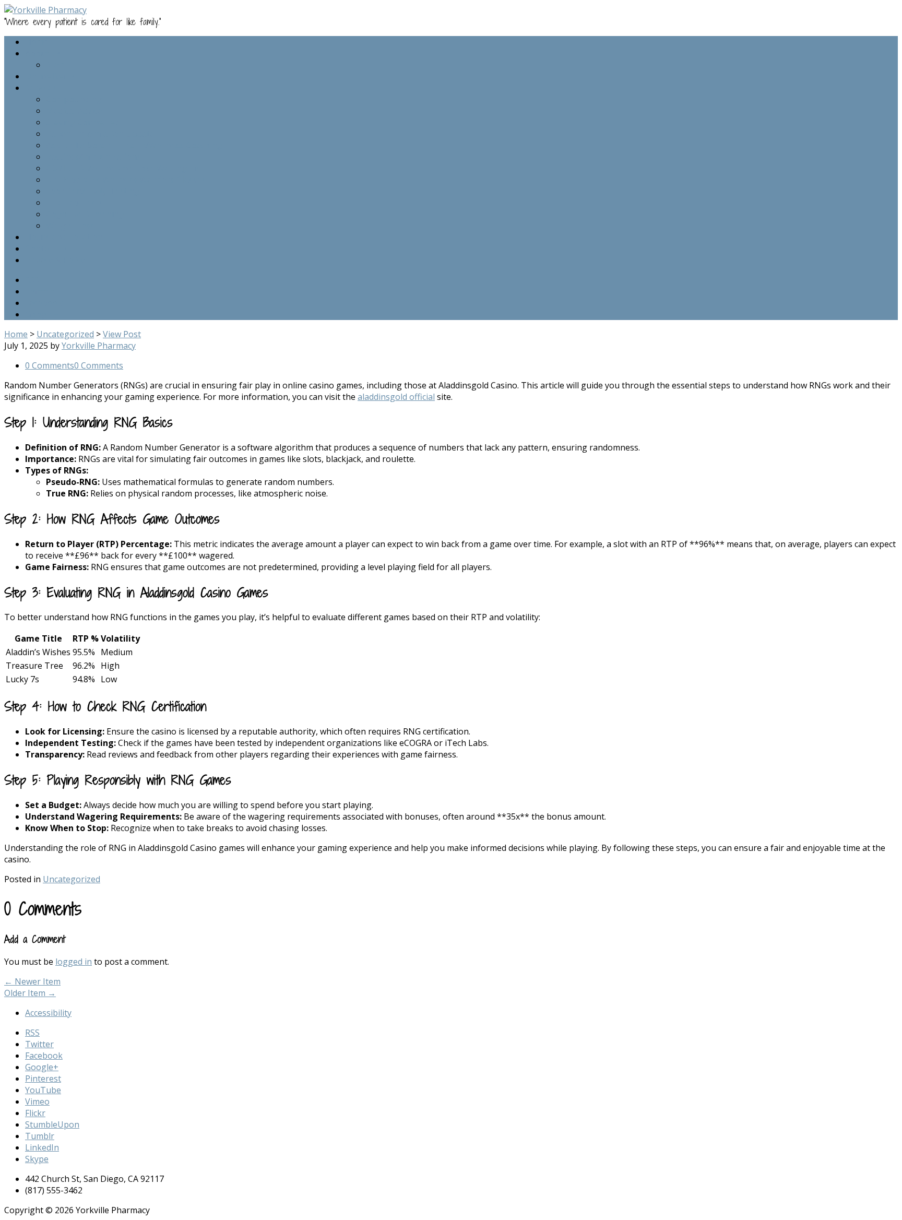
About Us (43, 53)
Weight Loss (70, 225)
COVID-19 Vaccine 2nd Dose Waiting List (124, 168)
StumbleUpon (52, 1124)
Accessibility (48, 1012)
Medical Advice (74, 110)
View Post (122, 334)
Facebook (44, 303)
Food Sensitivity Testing (92, 191)
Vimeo (37, 1101)
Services (41, 87)
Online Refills (50, 76)
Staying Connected (82, 122)
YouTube (43, 1090)
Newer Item (32, 981)
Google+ (41, 314)
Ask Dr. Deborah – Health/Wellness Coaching (134, 145)
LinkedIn (42, 1147)
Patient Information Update (100, 133)
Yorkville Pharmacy (99, 345)
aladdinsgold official (396, 396)
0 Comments (49, 365)
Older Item (30, 993)
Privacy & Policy (55, 260)
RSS (32, 280)
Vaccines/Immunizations (93, 156)
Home (37, 42)
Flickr (35, 1113)
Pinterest (43, 1078)
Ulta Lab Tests (74, 202)
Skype (37, 1159)
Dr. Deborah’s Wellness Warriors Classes (126, 179)
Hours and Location (63, 237)
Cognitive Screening (85, 214)
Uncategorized (65, 334)
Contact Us (46, 248)
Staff (55, 64)
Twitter (39, 291)
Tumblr (39, 1136)
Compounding (74, 99)
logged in (73, 961)
